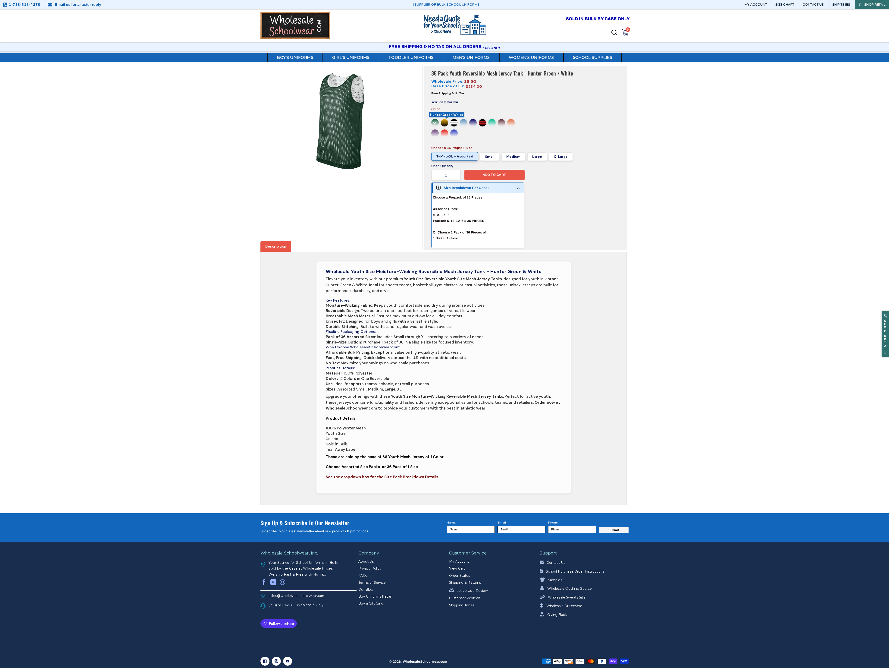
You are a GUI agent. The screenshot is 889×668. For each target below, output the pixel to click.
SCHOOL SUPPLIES (592, 57)
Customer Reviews (464, 598)
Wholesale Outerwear (563, 606)
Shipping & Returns (465, 582)
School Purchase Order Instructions (574, 571)
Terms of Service (372, 582)
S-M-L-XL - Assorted (454, 156)
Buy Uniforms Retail (374, 596)
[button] (625, 32)
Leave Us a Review (472, 591)
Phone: (553, 522)
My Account (459, 561)
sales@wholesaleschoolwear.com (297, 596)
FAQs (362, 575)
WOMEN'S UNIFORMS (531, 57)
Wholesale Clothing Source (569, 588)
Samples (554, 580)
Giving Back (556, 615)
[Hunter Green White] (435, 122)
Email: (502, 522)
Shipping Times (461, 605)
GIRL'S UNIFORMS (350, 57)
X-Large (561, 156)
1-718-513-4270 (24, 4)
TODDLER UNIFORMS (411, 57)
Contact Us (555, 563)
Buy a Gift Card (370, 603)
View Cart (457, 568)
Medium (513, 156)
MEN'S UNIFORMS (471, 57)
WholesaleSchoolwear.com (425, 661)
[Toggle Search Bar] (614, 32)
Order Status (459, 575)
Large (537, 156)
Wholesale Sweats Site (566, 597)
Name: (451, 522)
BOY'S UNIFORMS (295, 57)
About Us (366, 561)
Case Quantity (442, 166)
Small (490, 156)
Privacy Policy (369, 568)
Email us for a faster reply (78, 4)
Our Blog (365, 589)
